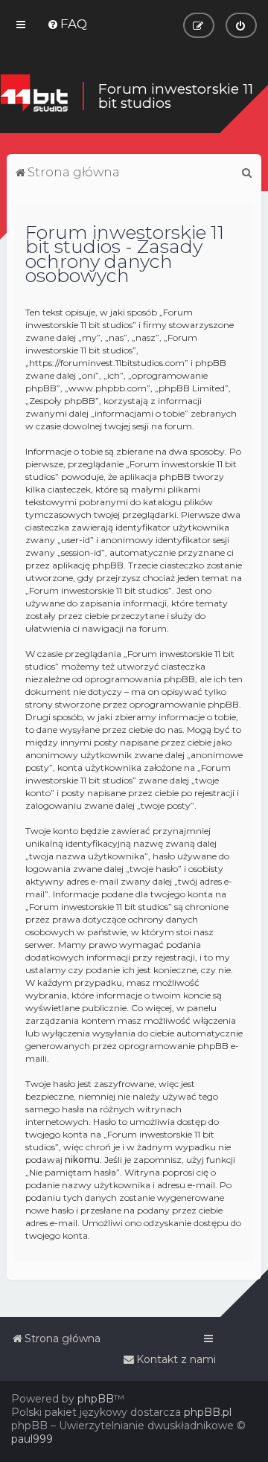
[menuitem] (67, 24)
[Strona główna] (34, 95)
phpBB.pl (208, 1412)
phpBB (95, 1398)
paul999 (32, 1439)
